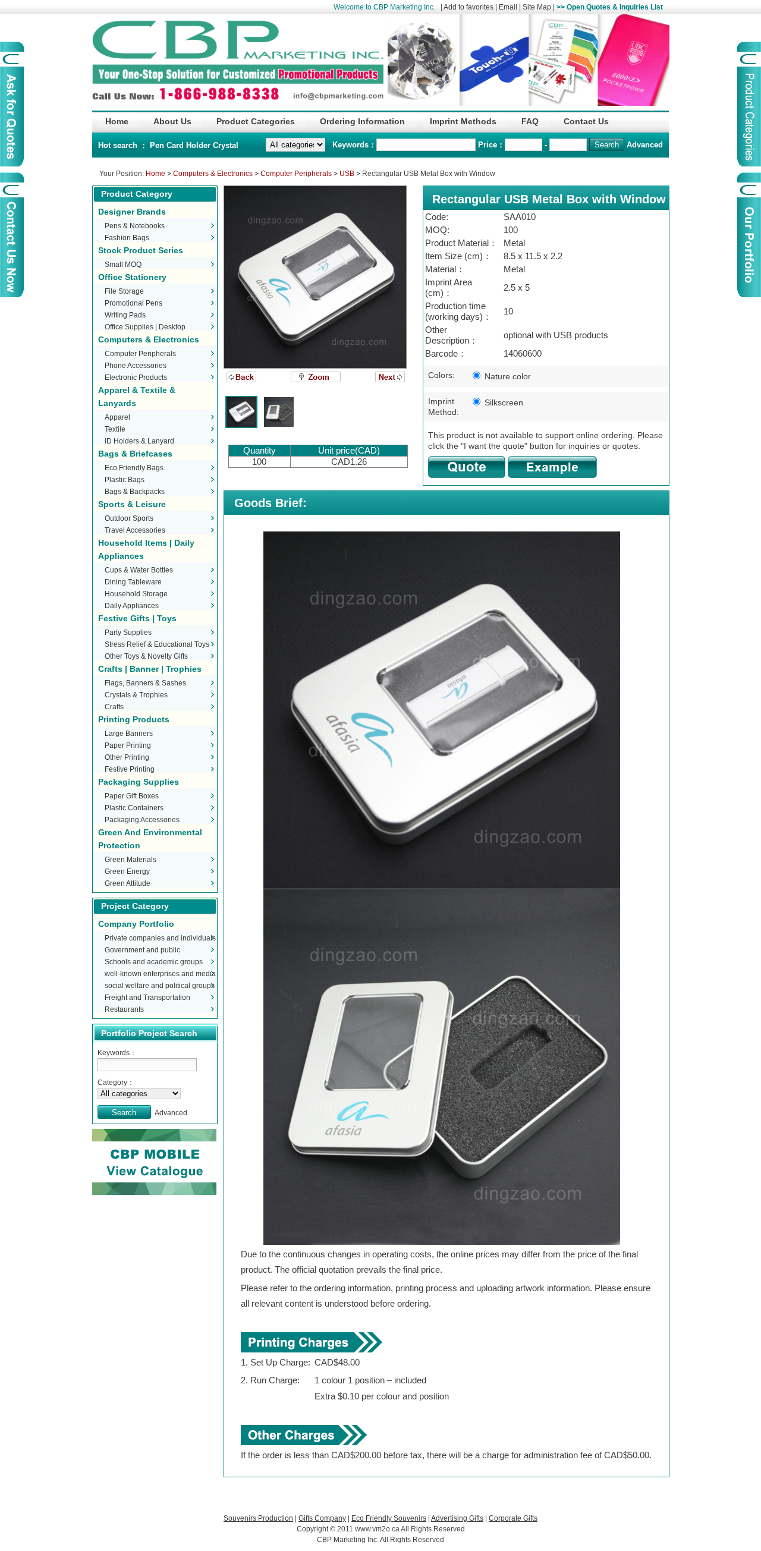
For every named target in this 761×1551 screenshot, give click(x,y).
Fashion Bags (127, 238)
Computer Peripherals (296, 173)
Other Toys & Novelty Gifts (146, 656)
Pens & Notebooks (135, 226)
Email (508, 7)
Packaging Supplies (138, 781)
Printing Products (133, 719)
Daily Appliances (132, 606)
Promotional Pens (133, 303)
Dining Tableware (133, 582)
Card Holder (189, 145)
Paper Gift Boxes (132, 796)
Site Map (537, 7)
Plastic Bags (124, 480)
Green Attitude (127, 883)
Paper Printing (128, 745)
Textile (115, 429)
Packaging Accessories (142, 820)
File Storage (124, 291)
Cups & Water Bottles (139, 570)
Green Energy (127, 871)
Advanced (645, 144)
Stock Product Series (140, 250)
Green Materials (130, 859)
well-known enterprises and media (160, 974)
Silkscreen (502, 402)
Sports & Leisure (132, 504)
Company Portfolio (136, 924)
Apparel (117, 417)
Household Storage (136, 594)
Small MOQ (123, 264)
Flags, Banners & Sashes (145, 683)
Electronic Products (136, 377)
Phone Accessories (135, 365)
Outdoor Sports (129, 518)
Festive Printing (130, 769)
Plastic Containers (134, 808)
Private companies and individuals (160, 938)
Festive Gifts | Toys (137, 618)
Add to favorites (468, 7)
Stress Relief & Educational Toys (157, 644)
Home (155, 173)
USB (346, 173)
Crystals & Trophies (136, 695)
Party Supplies (128, 632)
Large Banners (129, 733)
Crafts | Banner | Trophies (150, 669)
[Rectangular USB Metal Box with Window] (315, 277)
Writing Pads (125, 315)
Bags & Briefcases (135, 453)
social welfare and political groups (160, 985)
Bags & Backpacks (135, 491)
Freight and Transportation (147, 997)
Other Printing (127, 757)
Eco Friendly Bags (134, 468)
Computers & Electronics (213, 173)
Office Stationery (132, 277)
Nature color (506, 376)
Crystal (225, 145)
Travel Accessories (135, 530)
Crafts (114, 707)
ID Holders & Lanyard (139, 441)
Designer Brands (132, 211)
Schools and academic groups (154, 962)
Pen (158, 145)
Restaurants (124, 1009)
